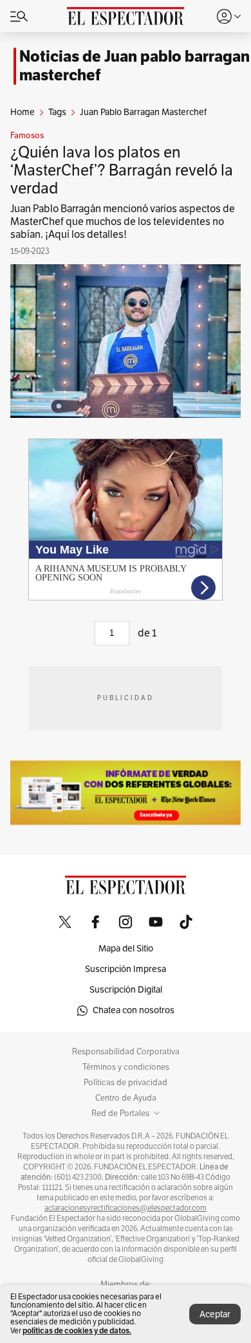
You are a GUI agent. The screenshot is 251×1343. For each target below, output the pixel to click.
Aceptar (215, 1314)
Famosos (27, 136)
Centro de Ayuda (125, 1098)
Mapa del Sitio (125, 948)
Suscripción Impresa (125, 969)
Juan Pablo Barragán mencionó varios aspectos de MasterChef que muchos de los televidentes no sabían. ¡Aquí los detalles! (122, 222)
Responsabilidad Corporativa (126, 1051)
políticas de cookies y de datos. (77, 1330)
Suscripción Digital (125, 989)
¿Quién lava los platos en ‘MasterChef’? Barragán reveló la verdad (121, 170)
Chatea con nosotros (133, 1010)
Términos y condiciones (125, 1067)
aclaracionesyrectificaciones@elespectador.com (125, 1207)
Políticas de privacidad (125, 1082)
